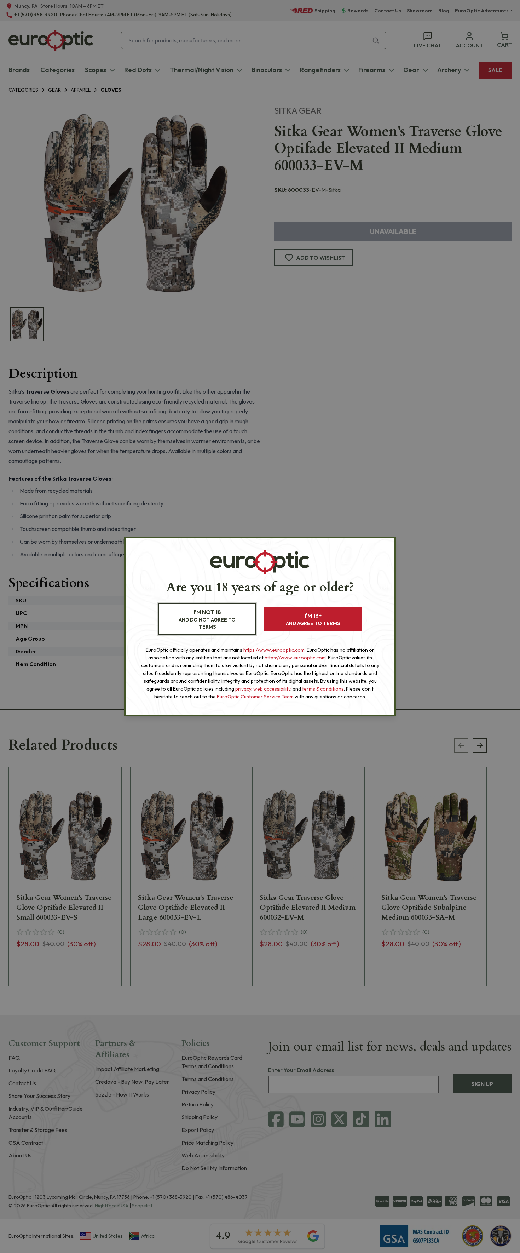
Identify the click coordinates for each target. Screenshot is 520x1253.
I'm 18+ (313, 619)
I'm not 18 (207, 619)
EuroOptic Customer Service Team (255, 696)
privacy (243, 689)
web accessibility (271, 689)
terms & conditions (323, 689)
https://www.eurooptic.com (274, 650)
